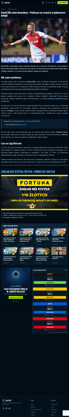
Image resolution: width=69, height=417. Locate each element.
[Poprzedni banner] (3, 285)
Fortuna (54, 159)
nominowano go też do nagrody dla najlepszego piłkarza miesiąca (24, 89)
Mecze (53, 407)
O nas (32, 404)
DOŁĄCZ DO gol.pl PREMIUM (16, 297)
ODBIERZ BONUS (49, 282)
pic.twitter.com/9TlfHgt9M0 (33, 121)
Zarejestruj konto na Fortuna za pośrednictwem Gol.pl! (22, 213)
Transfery (53, 412)
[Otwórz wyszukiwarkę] (55, 2)
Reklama (33, 407)
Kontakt (33, 415)
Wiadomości (54, 404)
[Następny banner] (28, 285)
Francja (3, 9)
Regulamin (33, 412)
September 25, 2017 (21, 124)
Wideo (53, 415)
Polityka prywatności (36, 409)
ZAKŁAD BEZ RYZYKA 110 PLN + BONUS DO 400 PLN (28, 171)
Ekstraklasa (54, 409)
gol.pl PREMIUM (63, 2)
